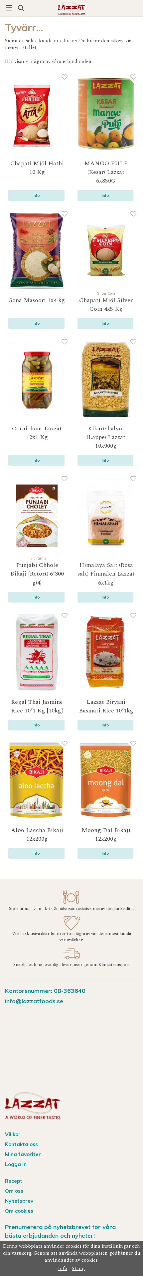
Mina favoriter (23, 1154)
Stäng (78, 1268)
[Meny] (9, 7)
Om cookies (19, 1211)
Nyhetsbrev (19, 1201)
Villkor (13, 1134)
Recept (13, 1181)
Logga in (16, 1164)
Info (36, 195)
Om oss (14, 1191)
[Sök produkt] (21, 8)
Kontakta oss (21, 1144)
